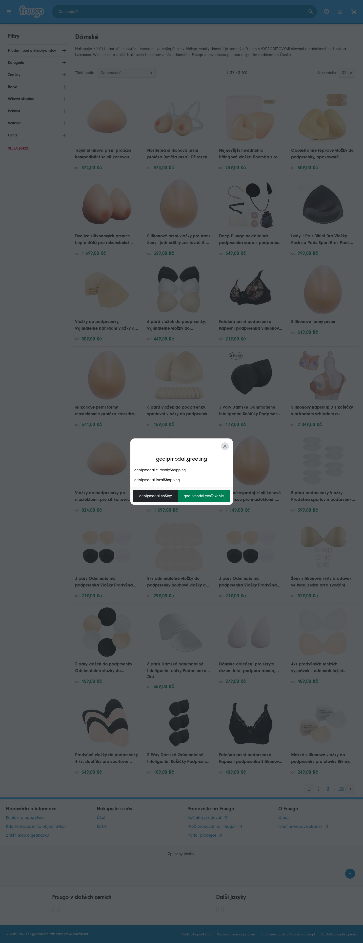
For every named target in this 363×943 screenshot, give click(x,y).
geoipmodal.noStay (155, 496)
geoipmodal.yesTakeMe (204, 496)
